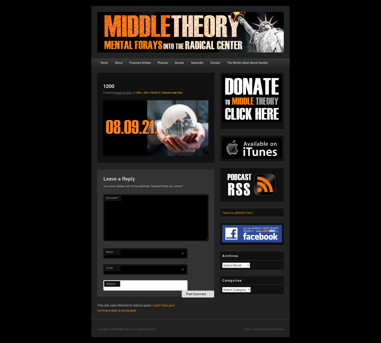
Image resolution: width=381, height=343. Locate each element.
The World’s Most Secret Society (247, 63)
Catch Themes (275, 329)
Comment (112, 198)
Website (110, 284)
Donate (179, 63)
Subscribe (197, 63)
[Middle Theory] (190, 51)
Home (104, 63)
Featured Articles (140, 63)
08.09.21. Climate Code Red (166, 92)
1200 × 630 (142, 92)
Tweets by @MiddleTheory (237, 212)
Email (109, 268)
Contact (215, 63)
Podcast (163, 63)
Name (109, 252)
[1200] (155, 154)
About (118, 63)
